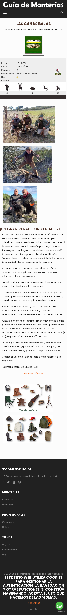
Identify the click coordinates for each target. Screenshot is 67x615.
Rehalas (6, 527)
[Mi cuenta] (61, 13)
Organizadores (9, 522)
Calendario (7, 499)
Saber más (34, 603)
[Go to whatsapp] (59, 606)
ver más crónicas (33, 373)
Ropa (5, 554)
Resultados (7, 504)
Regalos (6, 544)
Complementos (9, 549)
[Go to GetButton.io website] (60, 612)
